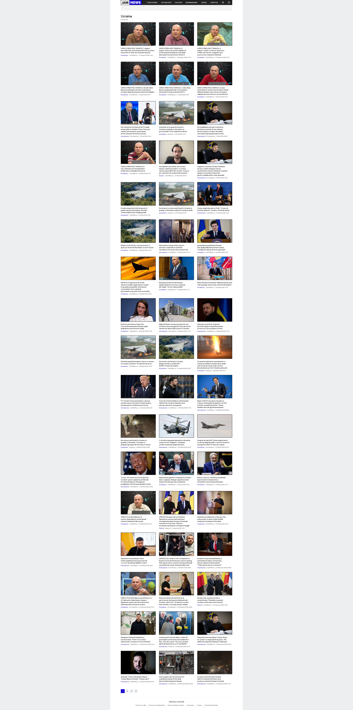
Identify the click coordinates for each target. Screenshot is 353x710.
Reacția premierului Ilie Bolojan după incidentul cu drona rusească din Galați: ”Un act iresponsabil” (176, 274)
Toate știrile (152, 2)
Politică (178, 2)
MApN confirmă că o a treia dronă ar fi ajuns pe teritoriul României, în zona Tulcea (138, 235)
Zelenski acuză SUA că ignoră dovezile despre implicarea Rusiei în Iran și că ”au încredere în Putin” (214, 315)
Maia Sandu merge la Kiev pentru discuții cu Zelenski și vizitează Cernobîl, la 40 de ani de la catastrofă (176, 236)
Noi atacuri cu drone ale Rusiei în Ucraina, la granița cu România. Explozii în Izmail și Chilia (176, 198)
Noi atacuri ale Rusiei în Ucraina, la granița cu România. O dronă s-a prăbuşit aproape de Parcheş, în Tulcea (138, 431)
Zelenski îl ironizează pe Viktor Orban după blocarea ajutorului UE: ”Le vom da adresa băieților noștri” (138, 549)
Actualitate (166, 2)
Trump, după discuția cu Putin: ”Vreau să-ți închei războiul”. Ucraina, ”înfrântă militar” (214, 198)
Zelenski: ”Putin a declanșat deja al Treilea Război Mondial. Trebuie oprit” (138, 667)
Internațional (191, 2)
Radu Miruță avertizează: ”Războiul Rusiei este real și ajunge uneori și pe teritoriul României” (214, 272)
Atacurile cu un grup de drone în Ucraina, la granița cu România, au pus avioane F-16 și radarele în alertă (176, 118)
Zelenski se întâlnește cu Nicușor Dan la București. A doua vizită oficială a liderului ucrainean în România (214, 508)
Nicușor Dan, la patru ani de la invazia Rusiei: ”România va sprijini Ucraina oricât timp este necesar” (214, 589)
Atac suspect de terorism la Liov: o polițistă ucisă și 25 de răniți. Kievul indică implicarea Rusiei (176, 668)
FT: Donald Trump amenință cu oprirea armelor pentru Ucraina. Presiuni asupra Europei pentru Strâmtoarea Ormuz (138, 392)
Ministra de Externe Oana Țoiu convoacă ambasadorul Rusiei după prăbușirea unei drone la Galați (138, 315)
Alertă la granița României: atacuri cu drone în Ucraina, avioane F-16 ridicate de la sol (138, 351)
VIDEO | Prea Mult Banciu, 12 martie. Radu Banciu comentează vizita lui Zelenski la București (138, 508)
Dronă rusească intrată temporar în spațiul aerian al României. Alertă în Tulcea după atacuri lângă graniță (138, 199)
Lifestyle (214, 2)
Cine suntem (190, 705)
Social (204, 2)
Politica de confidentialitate (157, 705)
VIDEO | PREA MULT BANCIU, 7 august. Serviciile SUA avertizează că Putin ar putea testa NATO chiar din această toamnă (138, 39)
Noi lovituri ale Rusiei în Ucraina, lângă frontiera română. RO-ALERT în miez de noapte (176, 352)
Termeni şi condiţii (140, 705)
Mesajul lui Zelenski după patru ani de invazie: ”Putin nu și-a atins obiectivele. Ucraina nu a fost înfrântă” (138, 628)
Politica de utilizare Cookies (176, 705)
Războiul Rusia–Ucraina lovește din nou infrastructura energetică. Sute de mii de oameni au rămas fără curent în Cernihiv (176, 315)
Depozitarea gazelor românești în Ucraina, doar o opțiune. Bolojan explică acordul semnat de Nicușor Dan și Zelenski (176, 468)
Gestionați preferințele (211, 705)
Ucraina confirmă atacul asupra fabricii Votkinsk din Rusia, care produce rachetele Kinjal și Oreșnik (214, 668)
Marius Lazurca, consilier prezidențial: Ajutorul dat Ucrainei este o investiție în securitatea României (214, 468)
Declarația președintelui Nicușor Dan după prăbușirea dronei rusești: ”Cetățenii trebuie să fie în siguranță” (214, 236)
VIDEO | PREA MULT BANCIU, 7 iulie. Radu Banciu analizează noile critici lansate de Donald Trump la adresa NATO (176, 79)
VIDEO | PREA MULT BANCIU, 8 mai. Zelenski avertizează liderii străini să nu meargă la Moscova (138, 157)
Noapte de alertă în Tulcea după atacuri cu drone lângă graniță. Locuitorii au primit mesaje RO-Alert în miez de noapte (214, 431)
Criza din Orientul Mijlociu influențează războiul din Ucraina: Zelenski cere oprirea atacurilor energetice (176, 392)
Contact (199, 705)
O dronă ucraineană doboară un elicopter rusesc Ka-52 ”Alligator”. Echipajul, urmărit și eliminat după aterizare (176, 431)
